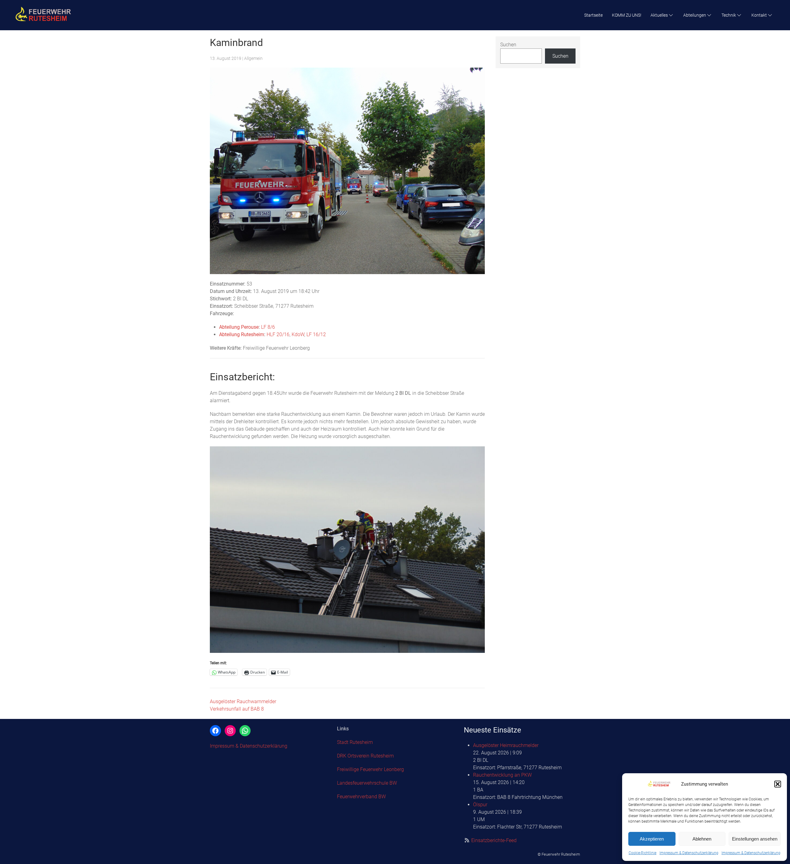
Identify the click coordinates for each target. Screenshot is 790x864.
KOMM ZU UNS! (626, 15)
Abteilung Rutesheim (241, 334)
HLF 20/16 (278, 334)
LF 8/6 (268, 327)
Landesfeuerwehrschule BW (367, 783)
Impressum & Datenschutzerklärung (688, 853)
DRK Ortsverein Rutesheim (365, 756)
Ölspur (480, 805)
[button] (778, 784)
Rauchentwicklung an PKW (502, 775)
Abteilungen (694, 15)
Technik (728, 15)
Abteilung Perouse (239, 327)
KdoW (298, 334)
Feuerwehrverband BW (361, 796)
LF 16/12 (316, 334)
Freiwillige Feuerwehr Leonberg (370, 769)
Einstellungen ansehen (754, 838)
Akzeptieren (652, 838)
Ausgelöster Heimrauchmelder (505, 745)
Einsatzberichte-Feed (494, 840)
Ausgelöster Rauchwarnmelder (243, 701)
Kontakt (759, 15)
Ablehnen (701, 838)
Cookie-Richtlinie (642, 853)
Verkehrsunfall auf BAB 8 (237, 709)
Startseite (593, 15)
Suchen (508, 45)
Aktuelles (659, 15)
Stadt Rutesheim (355, 742)
